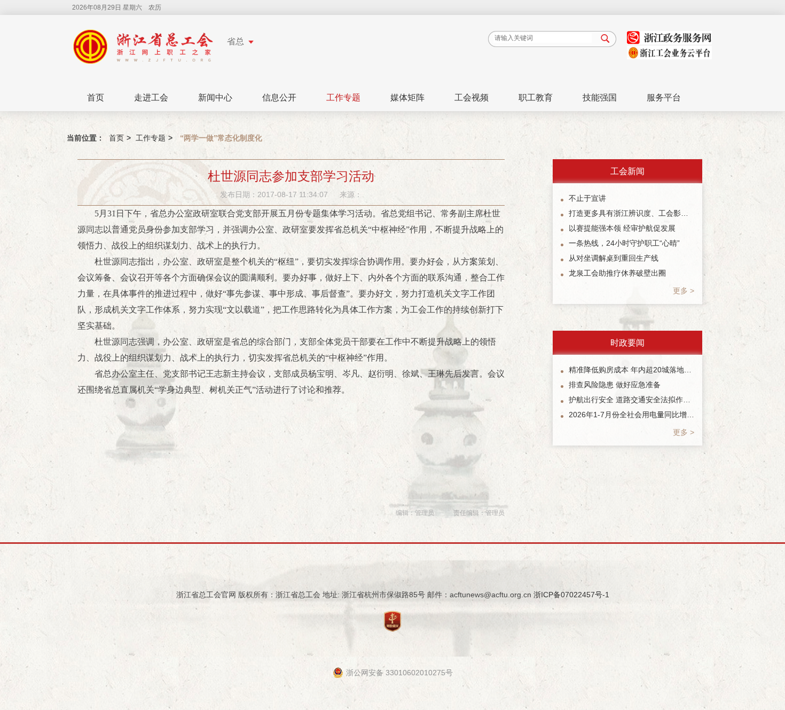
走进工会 (151, 97)
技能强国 (600, 97)
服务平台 (664, 97)
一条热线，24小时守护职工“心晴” (624, 243)
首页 (95, 97)
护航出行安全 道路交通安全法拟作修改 (631, 399)
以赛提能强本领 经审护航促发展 (622, 228)
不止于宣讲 (587, 198)
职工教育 (536, 97)
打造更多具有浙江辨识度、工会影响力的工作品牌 (631, 213)
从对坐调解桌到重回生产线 (613, 258)
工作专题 (343, 97)
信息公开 (279, 97)
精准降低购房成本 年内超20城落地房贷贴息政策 (631, 369)
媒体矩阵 (407, 97)
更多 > (683, 290)
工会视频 (471, 97)
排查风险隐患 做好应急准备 (615, 384)
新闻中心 (215, 97)
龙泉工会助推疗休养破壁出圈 (617, 273)
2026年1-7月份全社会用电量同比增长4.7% (631, 414)
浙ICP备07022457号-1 (571, 594)
